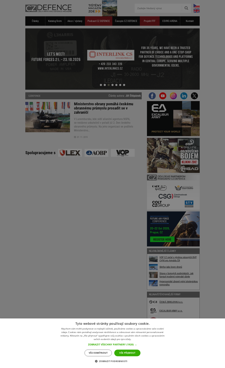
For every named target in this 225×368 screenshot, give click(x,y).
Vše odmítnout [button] (98, 352)
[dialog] (112, 343)
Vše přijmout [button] (127, 352)
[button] (112, 344)
